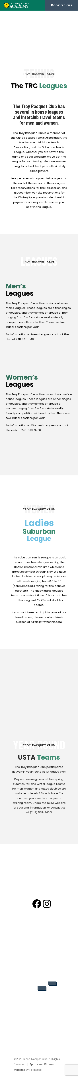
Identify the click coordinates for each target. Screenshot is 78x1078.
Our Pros (39, 929)
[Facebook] (36, 903)
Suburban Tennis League (39, 966)
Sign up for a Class (34, 983)
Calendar (39, 950)
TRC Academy (39, 934)
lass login (30, 989)
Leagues (39, 939)
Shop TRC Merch (39, 961)
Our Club (39, 923)
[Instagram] (46, 903)
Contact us (39, 955)
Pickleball (39, 945)
